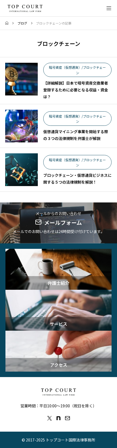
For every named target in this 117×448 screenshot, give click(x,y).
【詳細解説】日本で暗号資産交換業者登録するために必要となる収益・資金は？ (75, 89)
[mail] (67, 418)
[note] (58, 418)
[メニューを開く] (109, 8)
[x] (49, 418)
